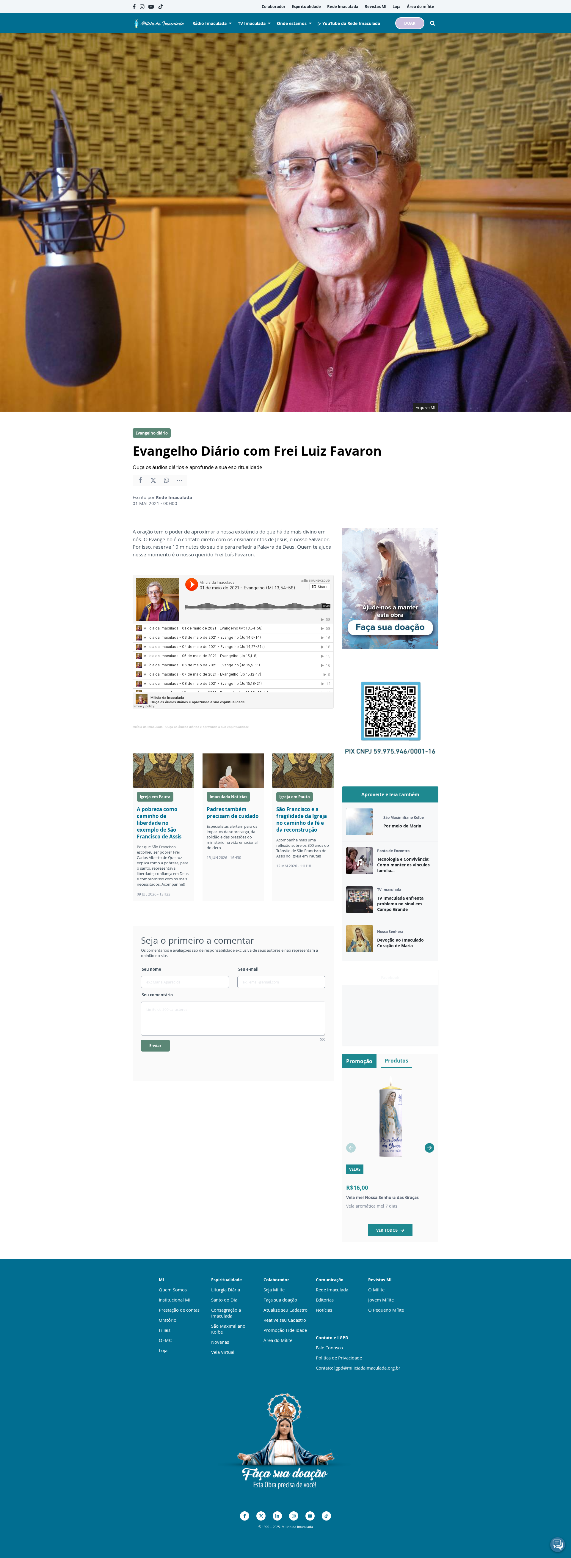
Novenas (220, 1342)
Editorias (325, 1300)
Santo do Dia (224, 1300)
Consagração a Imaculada (226, 1313)
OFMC (165, 1340)
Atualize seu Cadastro (285, 1310)
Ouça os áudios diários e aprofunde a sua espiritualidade (207, 726)
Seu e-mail (248, 969)
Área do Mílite (277, 1340)
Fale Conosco (329, 1348)
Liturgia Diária (225, 1290)
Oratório (167, 1320)
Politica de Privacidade (339, 1358)
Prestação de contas (179, 1310)
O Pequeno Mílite (386, 1310)
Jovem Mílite (381, 1300)
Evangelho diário (152, 433)
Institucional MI (174, 1300)
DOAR (409, 23)
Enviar (155, 1045)
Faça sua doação (280, 1300)
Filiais (164, 1330)
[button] (429, 1148)
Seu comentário (157, 994)
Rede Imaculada (332, 1290)
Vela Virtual (222, 1352)
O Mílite (376, 1290)
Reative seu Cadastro (284, 1320)
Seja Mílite (274, 1290)
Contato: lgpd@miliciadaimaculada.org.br (358, 1368)
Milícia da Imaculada (148, 726)
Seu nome (151, 969)
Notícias (324, 1310)
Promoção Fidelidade (285, 1330)
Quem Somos (173, 1290)
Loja (163, 1350)
